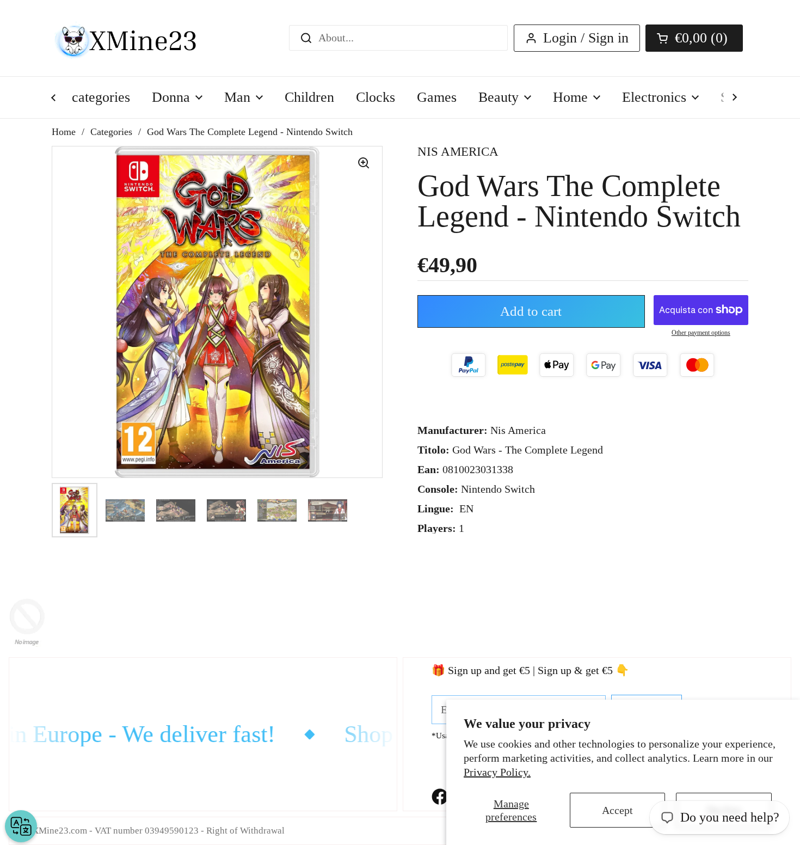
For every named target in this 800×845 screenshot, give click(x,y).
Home (64, 131)
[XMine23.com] (137, 38)
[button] (694, 38)
